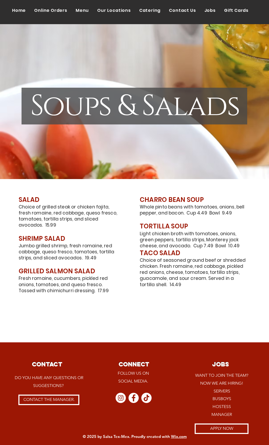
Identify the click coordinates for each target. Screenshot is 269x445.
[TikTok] (146, 398)
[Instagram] (121, 398)
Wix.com (179, 436)
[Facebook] (133, 398)
